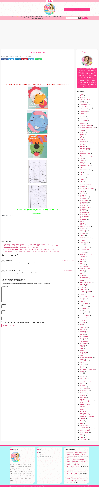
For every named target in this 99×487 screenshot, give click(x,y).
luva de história (84, 327)
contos (81, 167)
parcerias (82, 374)
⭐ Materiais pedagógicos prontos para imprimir (30, 17)
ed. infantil (82, 233)
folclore (82, 272)
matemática (83, 331)
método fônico (84, 341)
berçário (82, 134)
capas (81, 151)
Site (2, 316)
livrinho (82, 319)
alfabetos (82, 113)
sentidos (82, 409)
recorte (82, 399)
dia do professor (84, 212)
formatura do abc (84, 277)
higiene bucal (83, 287)
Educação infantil (56, 17)
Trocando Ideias (84, 427)
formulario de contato (86, 279)
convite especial (84, 169)
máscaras (82, 329)
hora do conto (83, 289)
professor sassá (84, 390)
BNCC (81, 137)
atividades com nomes (86, 125)
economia (82, 232)
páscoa (82, 376)
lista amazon (83, 317)
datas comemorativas (85, 184)
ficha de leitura (84, 266)
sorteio (81, 420)
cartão (81, 155)
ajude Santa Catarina (85, 108)
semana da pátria (84, 408)
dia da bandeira (84, 197)
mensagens (83, 338)
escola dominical (84, 247)
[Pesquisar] (79, 18)
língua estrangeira (84, 315)
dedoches (82, 191)
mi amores (82, 345)
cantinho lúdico (84, 150)
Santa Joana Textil (85, 404)
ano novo (82, 116)
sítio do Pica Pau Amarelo (87, 416)
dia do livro (83, 211)
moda (81, 348)
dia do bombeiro (84, 204)
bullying (82, 144)
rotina (81, 402)
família (81, 258)
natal (81, 362)
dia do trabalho (84, 216)
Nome (3, 304)
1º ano (81, 94)
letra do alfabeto (84, 312)
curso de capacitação (85, 183)
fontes (81, 273)
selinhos (82, 406)
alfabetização (83, 109)
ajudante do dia (84, 106)
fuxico (81, 280)
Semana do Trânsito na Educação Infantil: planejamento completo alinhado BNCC (26, 244)
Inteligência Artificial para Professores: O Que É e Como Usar (21, 247)
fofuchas (82, 270)
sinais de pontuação (85, 415)
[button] (4, 59)
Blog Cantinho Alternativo (87, 136)
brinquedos (83, 141)
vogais (81, 437)
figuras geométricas (85, 268)
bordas (81, 139)
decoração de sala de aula (87, 190)
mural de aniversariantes (86, 357)
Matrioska (82, 334)
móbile (81, 347)
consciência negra (85, 164)
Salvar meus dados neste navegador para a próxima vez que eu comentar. (23, 322)
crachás (82, 179)
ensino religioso (84, 245)
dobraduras (83, 228)
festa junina (83, 265)
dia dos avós (83, 218)
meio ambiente (84, 336)
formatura (82, 275)
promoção (82, 394)
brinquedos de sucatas (86, 143)
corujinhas (82, 176)
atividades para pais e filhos (87, 127)
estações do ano (84, 249)
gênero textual (84, 284)
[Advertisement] (49, 34)
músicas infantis (84, 361)
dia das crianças (84, 200)
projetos (82, 392)
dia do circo (83, 205)
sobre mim (82, 418)
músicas (82, 359)
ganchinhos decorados (86, 282)
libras (81, 313)
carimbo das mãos (85, 153)
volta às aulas (83, 439)
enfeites (82, 244)
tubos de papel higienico (86, 429)
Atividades (47, 17)
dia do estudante (84, 207)
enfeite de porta (84, 242)
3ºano (81, 97)
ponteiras (82, 383)
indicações (82, 293)
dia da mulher (83, 198)
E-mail (3, 310)
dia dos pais (83, 219)
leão (81, 305)
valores (82, 434)
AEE (81, 101)
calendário (82, 146)
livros (81, 324)
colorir (81, 162)
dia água (82, 195)
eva (81, 251)
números (82, 366)
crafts (81, 181)
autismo (82, 130)
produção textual (84, 388)
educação (82, 235)
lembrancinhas (83, 306)
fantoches (82, 261)
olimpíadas (83, 368)
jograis (81, 301)
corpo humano (84, 174)
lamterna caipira (84, 303)
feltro (81, 263)
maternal (82, 333)
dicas (81, 221)
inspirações (83, 294)
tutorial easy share (85, 430)
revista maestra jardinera (86, 401)
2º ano (81, 96)
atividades (82, 123)
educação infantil (84, 237)
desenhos (82, 193)
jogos (81, 300)
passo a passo (83, 378)
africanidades (83, 103)
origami (82, 371)
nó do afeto (83, 364)
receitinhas (83, 395)
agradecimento (84, 104)
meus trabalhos (84, 343)
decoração (82, 186)
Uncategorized (84, 432)
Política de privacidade (86, 381)
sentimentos (83, 411)
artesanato (83, 122)
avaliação (82, 132)
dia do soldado (84, 214)
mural (81, 355)
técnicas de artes (84, 425)
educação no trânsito (85, 239)
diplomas (82, 225)
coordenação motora (85, 171)
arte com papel (84, 120)
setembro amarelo (85, 413)
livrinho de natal (84, 320)
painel (81, 373)
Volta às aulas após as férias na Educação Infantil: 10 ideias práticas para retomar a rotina (29, 249)
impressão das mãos (85, 291)
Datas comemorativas (37, 19)
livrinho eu (82, 322)
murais (81, 354)
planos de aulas (84, 380)
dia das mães (83, 202)
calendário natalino (85, 148)
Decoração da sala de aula (87, 188)
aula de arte (83, 129)
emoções (82, 240)
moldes (82, 350)
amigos (82, 115)
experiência (83, 252)
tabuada (82, 422)
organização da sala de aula (87, 369)
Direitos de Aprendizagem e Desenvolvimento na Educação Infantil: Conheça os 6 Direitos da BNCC (31, 246)
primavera (82, 387)
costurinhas (83, 177)
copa (81, 172)
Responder (8, 265)
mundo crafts (83, 352)
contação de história (85, 165)
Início (13, 17)
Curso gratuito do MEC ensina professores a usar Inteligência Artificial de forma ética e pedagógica (31, 251)
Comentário (5, 286)
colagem (82, 160)
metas (81, 340)
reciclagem (83, 397)
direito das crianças (85, 226)
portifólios (82, 385)
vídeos (81, 436)
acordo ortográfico (85, 99)
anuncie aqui (83, 118)
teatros (81, 423)
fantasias (82, 259)
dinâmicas (82, 223)
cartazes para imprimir (86, 157)
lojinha (81, 326)
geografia (82, 286)
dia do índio (83, 209)
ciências (82, 158)
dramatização (83, 230)
